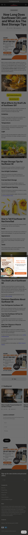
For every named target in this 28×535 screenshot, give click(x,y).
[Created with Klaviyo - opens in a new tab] (14, 277)
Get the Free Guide (21, 273)
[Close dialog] (26, 258)
